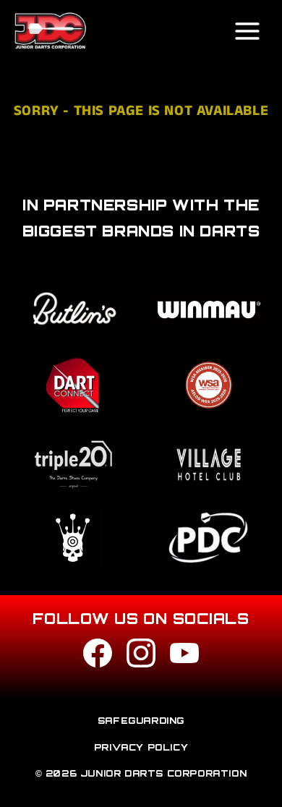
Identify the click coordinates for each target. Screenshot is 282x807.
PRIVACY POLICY (141, 747)
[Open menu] (247, 31)
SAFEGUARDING (141, 720)
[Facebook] (97, 656)
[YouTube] (184, 656)
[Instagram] (141, 656)
